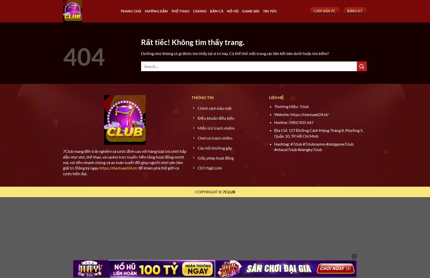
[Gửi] (362, 66)
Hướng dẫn (156, 11)
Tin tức (270, 11)
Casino (200, 11)
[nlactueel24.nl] (88, 11)
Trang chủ (130, 11)
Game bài (250, 11)
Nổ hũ (233, 11)
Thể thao (180, 11)
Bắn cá (216, 11)
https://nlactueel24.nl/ (118, 168)
